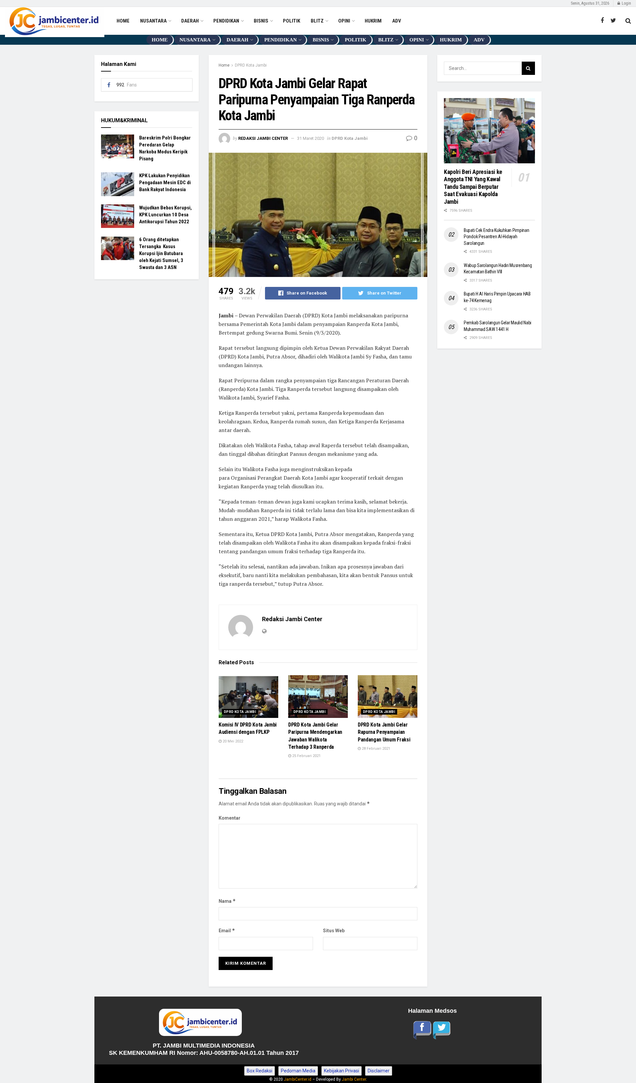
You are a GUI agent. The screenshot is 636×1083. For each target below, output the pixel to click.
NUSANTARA (153, 21)
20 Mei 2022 (232, 741)
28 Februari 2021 (375, 748)
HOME (123, 21)
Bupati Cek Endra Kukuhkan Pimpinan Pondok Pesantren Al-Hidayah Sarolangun (496, 237)
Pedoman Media (298, 1070)
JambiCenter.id (297, 1079)
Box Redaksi (259, 1070)
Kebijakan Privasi (341, 1070)
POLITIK (291, 21)
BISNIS (261, 21)
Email (227, 930)
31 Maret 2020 (310, 138)
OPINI (344, 21)
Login (626, 3)
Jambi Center (354, 1079)
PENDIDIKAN (226, 21)
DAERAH (190, 21)
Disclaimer (379, 1070)
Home (224, 65)
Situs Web (333, 930)
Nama (227, 901)
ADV (396, 21)
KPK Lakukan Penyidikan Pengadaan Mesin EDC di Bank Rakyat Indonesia (165, 182)
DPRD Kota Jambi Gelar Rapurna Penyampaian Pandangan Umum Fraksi (384, 732)
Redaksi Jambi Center (263, 138)
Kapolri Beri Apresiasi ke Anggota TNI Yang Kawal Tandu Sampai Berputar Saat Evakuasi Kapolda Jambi (474, 186)
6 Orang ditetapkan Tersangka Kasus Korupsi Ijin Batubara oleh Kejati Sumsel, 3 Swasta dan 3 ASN (161, 253)
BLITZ (317, 21)
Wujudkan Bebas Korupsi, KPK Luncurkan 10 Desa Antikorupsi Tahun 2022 (165, 215)
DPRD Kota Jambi (251, 65)
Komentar (229, 818)
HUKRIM (373, 21)
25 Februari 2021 (306, 756)
